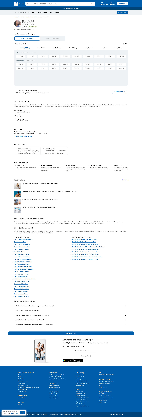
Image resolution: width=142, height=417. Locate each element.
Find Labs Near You (81, 404)
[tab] (25, 48)
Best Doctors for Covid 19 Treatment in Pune (85, 259)
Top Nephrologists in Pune (21, 286)
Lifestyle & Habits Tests (82, 383)
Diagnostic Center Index (82, 402)
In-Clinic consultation (54, 387)
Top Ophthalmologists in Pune (23, 266)
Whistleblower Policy (23, 385)
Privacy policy (22, 383)
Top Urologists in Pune (20, 276)
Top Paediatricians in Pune (22, 247)
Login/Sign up (122, 3)
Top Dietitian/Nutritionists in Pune (24, 279)
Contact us (21, 379)
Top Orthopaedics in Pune (21, 264)
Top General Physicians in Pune (23, 239)
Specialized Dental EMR (55, 377)
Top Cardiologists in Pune (21, 257)
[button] (111, 414)
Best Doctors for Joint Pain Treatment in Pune (85, 252)
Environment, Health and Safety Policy (28, 387)
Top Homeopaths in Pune (21, 296)
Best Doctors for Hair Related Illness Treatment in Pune (88, 247)
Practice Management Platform (57, 375)
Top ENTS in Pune (19, 252)
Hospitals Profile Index (81, 400)
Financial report (22, 391)
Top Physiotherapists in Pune (22, 259)
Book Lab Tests (80, 375)
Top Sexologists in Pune (21, 284)
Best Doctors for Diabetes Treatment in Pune (85, 249)
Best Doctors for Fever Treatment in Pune (84, 239)
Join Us (20, 404)
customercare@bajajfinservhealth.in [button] (72, 414)
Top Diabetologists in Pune (22, 254)
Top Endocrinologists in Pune (22, 261)
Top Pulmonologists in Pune (22, 271)
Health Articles (22, 398)
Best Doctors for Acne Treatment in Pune (84, 242)
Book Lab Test (31, 12)
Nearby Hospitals (53, 396)
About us (20, 375)
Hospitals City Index (81, 395)
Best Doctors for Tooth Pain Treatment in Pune (85, 254)
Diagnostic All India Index (82, 406)
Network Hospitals (53, 398)
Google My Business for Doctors (57, 379)
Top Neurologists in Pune (21, 289)
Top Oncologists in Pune (21, 291)
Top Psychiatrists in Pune (21, 274)
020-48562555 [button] (54, 414)
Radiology (78, 379)
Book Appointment (20, 12)
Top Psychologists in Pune (21, 281)
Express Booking (80, 385)
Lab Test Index (79, 391)
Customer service (23, 377)
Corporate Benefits (54, 12)
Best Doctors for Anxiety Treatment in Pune (85, 244)
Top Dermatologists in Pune (22, 244)
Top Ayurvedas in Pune (20, 294)
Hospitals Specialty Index (82, 398)
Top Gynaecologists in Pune (22, 249)
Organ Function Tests (81, 381)
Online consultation (54, 385)
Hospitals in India (53, 394)
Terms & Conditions (23, 389)
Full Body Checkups (81, 377)
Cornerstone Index (80, 393)
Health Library (42, 12)
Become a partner (23, 381)
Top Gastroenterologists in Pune (23, 269)
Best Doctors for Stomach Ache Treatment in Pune (86, 257)
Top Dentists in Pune (20, 242)
